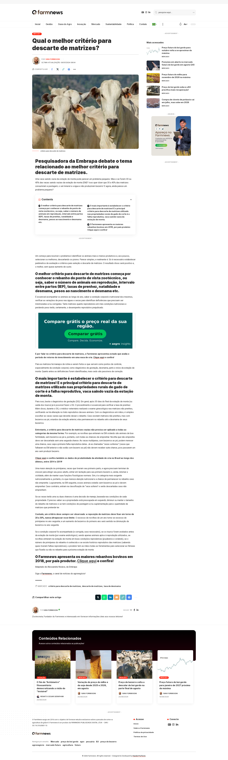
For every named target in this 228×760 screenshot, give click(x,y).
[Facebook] (134, 610)
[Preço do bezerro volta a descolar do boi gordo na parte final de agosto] (134, 664)
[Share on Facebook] (51, 69)
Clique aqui (98, 357)
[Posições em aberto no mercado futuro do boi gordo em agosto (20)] (153, 65)
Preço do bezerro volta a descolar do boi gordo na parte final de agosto (131, 685)
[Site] (131, 610)
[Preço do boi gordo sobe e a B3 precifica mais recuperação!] (153, 91)
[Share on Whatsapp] (104, 597)
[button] (163, 24)
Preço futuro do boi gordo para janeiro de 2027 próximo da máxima (174, 685)
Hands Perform (139, 756)
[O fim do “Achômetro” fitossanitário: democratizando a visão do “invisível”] (52, 664)
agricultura (68, 745)
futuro (78, 745)
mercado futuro (53, 745)
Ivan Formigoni (53, 59)
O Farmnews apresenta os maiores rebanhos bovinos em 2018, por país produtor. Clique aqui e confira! (109, 227)
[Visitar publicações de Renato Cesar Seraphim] (38, 696)
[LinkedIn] (149, 12)
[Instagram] (146, 12)
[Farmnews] (47, 12)
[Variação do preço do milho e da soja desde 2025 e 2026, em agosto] (93, 664)
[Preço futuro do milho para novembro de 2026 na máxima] (153, 78)
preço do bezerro (108, 741)
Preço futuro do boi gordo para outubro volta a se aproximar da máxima (177, 50)
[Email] (116, 597)
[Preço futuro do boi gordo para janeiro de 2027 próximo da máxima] (175, 664)
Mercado (37, 34)
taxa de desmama (112, 586)
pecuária (90, 741)
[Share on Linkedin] (110, 597)
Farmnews (47, 573)
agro (82, 741)
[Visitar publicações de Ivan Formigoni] (36, 61)
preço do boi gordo (69, 741)
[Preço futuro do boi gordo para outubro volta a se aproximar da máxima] (153, 51)
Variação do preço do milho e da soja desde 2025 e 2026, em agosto (93, 685)
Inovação (41, 677)
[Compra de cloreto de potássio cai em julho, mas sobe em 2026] (153, 103)
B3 (97, 741)
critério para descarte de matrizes (64, 586)
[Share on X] (57, 69)
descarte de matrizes (92, 586)
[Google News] (143, 12)
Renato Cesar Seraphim (52, 696)
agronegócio (38, 745)
